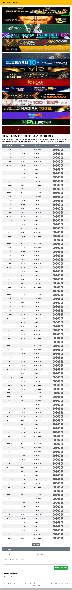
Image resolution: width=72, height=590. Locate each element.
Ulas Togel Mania (10, 2)
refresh (40, 141)
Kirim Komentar (61, 568)
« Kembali (36, 544)
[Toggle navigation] (67, 2)
